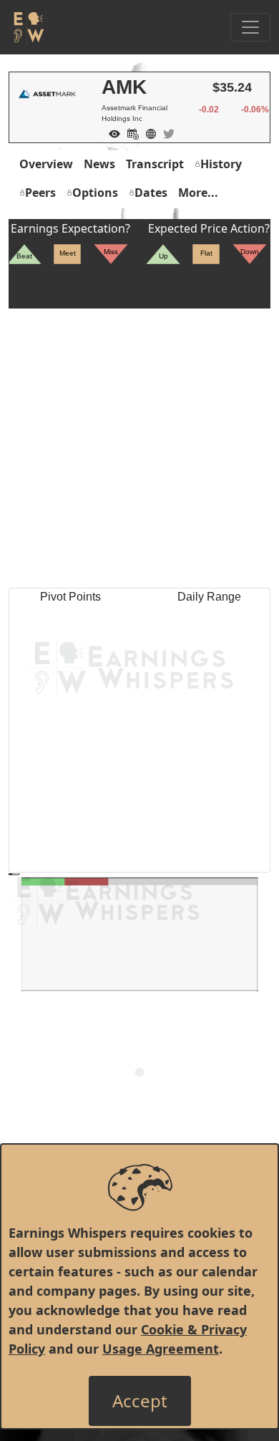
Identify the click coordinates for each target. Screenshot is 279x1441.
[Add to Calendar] (129, 132)
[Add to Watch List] (111, 132)
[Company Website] (147, 132)
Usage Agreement (160, 1348)
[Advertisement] (139, 448)
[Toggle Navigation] (250, 27)
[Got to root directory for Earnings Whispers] (26, 27)
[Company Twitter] (165, 132)
